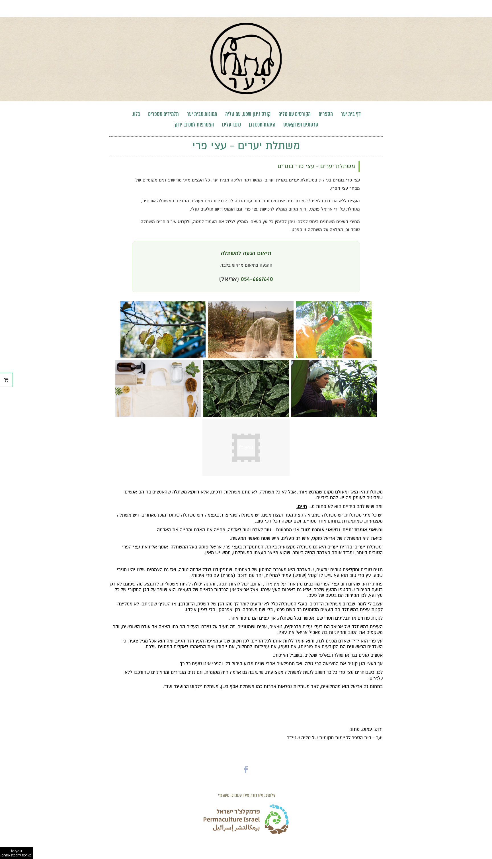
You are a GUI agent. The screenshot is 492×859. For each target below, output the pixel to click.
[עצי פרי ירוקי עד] (246, 416)
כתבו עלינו (231, 125)
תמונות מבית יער (202, 114)
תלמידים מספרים (163, 114)
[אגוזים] (334, 416)
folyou (16, 852)
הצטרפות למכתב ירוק (194, 125)
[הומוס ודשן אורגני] (158, 416)
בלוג (136, 114)
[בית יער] (246, 92)
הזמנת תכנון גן (262, 125)
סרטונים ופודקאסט (300, 125)
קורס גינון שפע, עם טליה (247, 114)
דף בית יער (351, 114)
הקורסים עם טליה (294, 114)
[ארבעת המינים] (251, 357)
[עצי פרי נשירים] (163, 357)
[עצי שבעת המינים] (334, 357)
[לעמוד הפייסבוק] (246, 774)
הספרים (326, 114)
